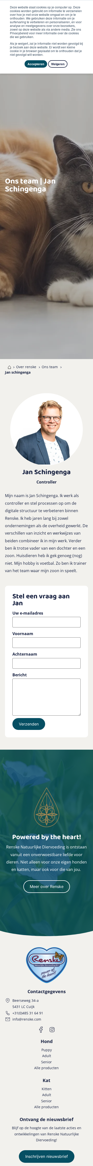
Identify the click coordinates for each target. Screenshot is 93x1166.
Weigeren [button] (57, 64)
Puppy (46, 1049)
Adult (46, 1055)
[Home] (8, 367)
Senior (46, 1062)
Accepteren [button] (36, 64)
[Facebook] (41, 1029)
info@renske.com (26, 1019)
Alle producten (46, 1067)
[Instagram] (52, 1029)
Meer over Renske (46, 886)
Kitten (47, 1088)
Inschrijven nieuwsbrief (46, 1156)
